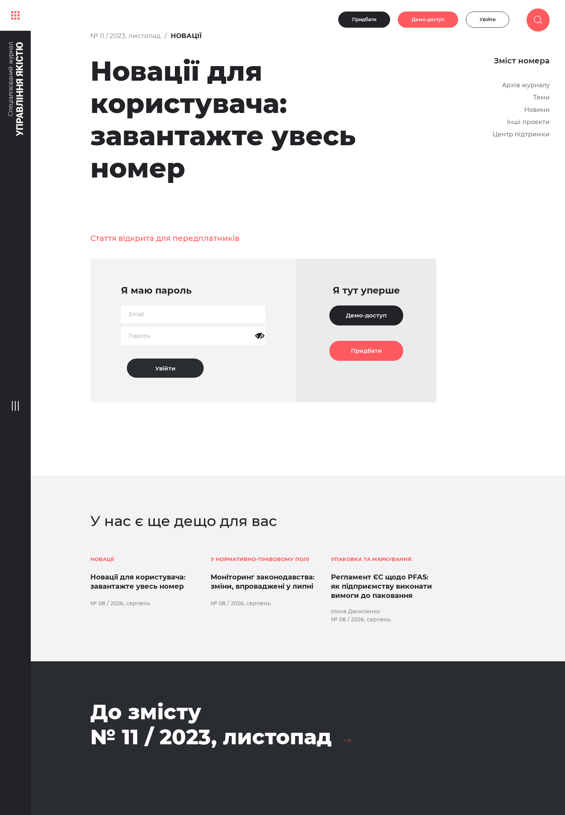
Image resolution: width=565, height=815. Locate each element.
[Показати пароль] (259, 336)
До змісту (211, 724)
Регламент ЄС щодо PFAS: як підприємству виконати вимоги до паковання (381, 586)
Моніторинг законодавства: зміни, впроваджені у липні (263, 582)
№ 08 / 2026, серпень (120, 603)
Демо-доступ (428, 19)
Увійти (487, 19)
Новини (537, 109)
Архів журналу (526, 85)
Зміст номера (522, 60)
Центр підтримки (521, 134)
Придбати (364, 19)
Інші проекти (528, 122)
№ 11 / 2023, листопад (125, 36)
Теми (541, 97)
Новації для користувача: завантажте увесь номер (138, 582)
